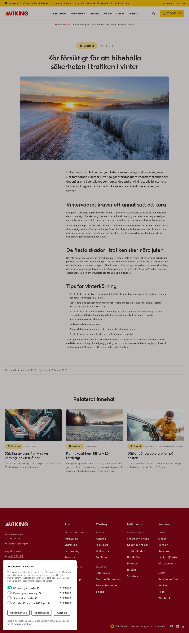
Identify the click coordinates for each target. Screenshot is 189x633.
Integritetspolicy (148, 626)
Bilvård (137, 446)
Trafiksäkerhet (136, 551)
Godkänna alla (41, 612)
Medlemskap (78, 13)
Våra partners (167, 563)
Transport (102, 544)
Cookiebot (64, 621)
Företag (94, 14)
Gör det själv (151, 446)
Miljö (161, 591)
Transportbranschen (108, 579)
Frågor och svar (136, 532)
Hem (57, 24)
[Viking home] (16, 13)
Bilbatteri (133, 563)
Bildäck (131, 570)
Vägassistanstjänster (76, 532)
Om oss (163, 538)
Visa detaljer (65, 587)
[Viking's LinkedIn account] (177, 626)
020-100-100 (128, 343)
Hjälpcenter (135, 524)
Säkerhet (89, 45)
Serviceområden (168, 579)
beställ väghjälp (148, 343)
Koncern (163, 551)
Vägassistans (59, 14)
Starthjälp (71, 544)
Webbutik (164, 598)
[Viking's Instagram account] (183, 626)
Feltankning (72, 551)
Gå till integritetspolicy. (19, 624)
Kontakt (133, 13)
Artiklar (107, 14)
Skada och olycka (138, 538)
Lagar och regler (137, 544)
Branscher (101, 567)
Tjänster (100, 532)
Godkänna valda (18, 612)
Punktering (71, 538)
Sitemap (135, 626)
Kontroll (101, 538)
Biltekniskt (133, 557)
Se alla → (70, 557)
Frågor (120, 14)
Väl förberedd (106, 45)
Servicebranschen (107, 585)
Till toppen (177, 507)
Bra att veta (177, 446)
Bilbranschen (104, 573)
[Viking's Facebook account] (171, 626)
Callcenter (102, 551)
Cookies (162, 626)
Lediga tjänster (168, 557)
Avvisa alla (62, 612)
